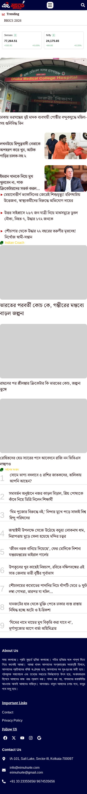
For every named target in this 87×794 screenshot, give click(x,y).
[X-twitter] (14, 738)
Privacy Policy (12, 720)
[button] (50, 5)
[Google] (39, 738)
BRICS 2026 (12, 20)
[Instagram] (31, 738)
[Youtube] (22, 738)
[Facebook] (5, 738)
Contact (7, 712)
